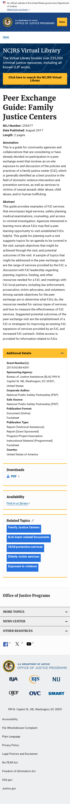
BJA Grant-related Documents (28, 537)
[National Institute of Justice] (56, 682)
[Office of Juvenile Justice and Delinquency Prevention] (13, 696)
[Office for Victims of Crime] (35, 696)
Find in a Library (17, 503)
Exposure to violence (22, 566)
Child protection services (25, 547)
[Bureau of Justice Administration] (13, 682)
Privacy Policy (10, 745)
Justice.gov (9, 788)
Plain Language (11, 736)
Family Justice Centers (24, 527)
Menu (62, 22)
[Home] (34, 22)
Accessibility (10, 719)
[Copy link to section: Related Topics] (32, 520)
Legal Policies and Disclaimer (20, 754)
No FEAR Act (10, 762)
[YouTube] (30, 645)
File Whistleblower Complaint (19, 728)
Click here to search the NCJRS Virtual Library (35, 79)
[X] (18, 645)
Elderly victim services (23, 556)
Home (6, 37)
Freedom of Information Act (19, 771)
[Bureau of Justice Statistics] (35, 684)
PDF (14, 476)
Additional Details (18, 353)
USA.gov (7, 779)
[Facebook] (7, 645)
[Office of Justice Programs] (7, 22)
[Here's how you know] (35, 6)
